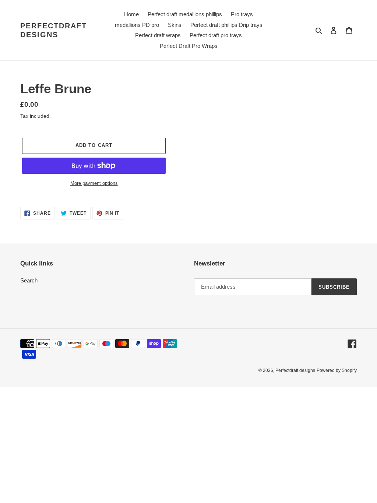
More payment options (94, 183)
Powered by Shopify (337, 370)
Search (29, 280)
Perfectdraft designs (53, 30)
